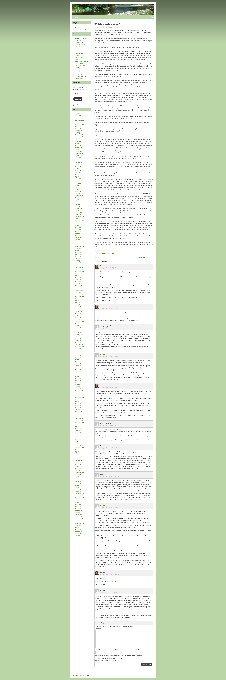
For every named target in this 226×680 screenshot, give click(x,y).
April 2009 (78, 508)
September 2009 (79, 498)
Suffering (77, 68)
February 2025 (79, 133)
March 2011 (78, 460)
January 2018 (78, 288)
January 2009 (78, 515)
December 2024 (79, 135)
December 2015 (79, 340)
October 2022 (79, 172)
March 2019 (78, 258)
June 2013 (78, 403)
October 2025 (79, 122)
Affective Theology (80, 38)
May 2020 (78, 229)
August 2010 (78, 475)
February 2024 (79, 149)
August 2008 (78, 525)
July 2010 (77, 477)
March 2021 (78, 208)
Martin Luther (79, 53)
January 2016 (78, 338)
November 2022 (79, 170)
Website (137, 649)
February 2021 (79, 210)
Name (97, 649)
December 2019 (79, 240)
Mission (77, 55)
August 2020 (78, 223)
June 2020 (78, 227)
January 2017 (78, 313)
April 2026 (78, 116)
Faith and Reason (80, 44)
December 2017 (79, 290)
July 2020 (77, 225)
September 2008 (79, 523)
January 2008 (78, 533)
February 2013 (79, 412)
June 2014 (78, 378)
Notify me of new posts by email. (106, 660)
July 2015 (77, 351)
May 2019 (78, 254)
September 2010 (79, 473)
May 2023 (78, 158)
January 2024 (78, 151)
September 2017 (79, 296)
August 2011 (78, 449)
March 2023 (78, 162)
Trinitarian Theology (108, 253)
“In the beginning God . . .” (145, 257)
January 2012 (78, 439)
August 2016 (78, 323)
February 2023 (79, 164)
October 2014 (79, 370)
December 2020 (79, 214)
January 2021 (78, 212)
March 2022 (78, 185)
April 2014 (78, 382)
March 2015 (78, 359)
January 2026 (78, 118)
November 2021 (79, 191)
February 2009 (79, 512)
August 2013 (78, 399)
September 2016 (79, 321)
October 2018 (79, 269)
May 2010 (78, 481)
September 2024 (79, 139)
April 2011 (78, 458)
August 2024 (78, 141)
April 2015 (78, 357)
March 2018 (78, 284)
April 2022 (78, 183)
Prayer (77, 59)
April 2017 (78, 307)
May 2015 (78, 355)
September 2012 (79, 422)
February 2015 (79, 361)
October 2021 (79, 193)
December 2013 (79, 391)
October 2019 (79, 244)
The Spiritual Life (80, 74)
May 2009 (78, 506)
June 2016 (78, 328)
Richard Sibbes (79, 63)
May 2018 (78, 279)
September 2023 (79, 154)
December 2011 (79, 441)
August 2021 (78, 198)
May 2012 (78, 431)
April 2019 (78, 256)
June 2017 (78, 302)
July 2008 (77, 527)
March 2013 (78, 410)
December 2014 (79, 365)
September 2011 (79, 447)
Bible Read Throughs (81, 29)
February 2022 (79, 187)
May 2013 (78, 405)
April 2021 (78, 206)
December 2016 (79, 315)
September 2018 (79, 271)
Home (76, 17)
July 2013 (77, 401)
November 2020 (79, 216)
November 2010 (79, 468)
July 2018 (77, 275)
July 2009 (77, 502)
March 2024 (78, 147)
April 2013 (78, 407)
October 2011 (79, 445)
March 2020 (78, 233)
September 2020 (79, 221)
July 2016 (77, 326)
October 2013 (79, 395)
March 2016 (78, 334)
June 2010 (78, 479)
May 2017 (78, 305)
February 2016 (79, 336)
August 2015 (78, 349)
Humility (77, 49)
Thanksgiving (78, 70)
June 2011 (78, 454)
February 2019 (79, 261)
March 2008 (78, 531)
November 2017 (79, 292)
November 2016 (79, 317)
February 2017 (79, 311)
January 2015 (78, 363)
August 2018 (78, 273)
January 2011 (78, 464)
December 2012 (79, 416)
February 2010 (79, 487)
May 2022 (78, 181)
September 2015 (79, 347)
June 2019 (78, 252)
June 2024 (78, 145)
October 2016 (79, 319)
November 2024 (79, 137)
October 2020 (79, 219)
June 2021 (78, 202)
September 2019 (79, 246)
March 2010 (78, 485)
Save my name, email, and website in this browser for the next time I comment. (119, 656)
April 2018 (78, 281)
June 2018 (78, 277)
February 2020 (79, 235)
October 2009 (79, 496)
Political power (79, 57)
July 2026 (77, 114)
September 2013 (79, 397)
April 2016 (78, 332)
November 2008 (79, 519)
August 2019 (78, 248)
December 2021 (79, 189)
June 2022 (78, 179)
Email (117, 649)
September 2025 (79, 124)
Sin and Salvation (80, 65)
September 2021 (79, 196)
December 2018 (79, 265)
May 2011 (78, 456)
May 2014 (78, 380)
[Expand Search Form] (152, 17)
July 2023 (77, 156)
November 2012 (79, 418)
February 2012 (79, 437)
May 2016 (78, 330)
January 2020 (78, 237)
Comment (98, 629)
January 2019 (78, 263)
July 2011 (77, 452)
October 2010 (79, 470)
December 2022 (79, 168)
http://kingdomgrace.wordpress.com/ (106, 581)
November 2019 (79, 242)
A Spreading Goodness (91, 8)
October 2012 (79, 420)
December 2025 (79, 120)
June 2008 (78, 529)
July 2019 (77, 250)
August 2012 (78, 424)
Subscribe (78, 99)
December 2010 (79, 466)
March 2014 (78, 384)
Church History (79, 42)
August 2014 (78, 374)
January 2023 (78, 166)
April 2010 (78, 483)
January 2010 (78, 489)
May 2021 (78, 204)
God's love (78, 47)
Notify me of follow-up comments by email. (109, 658)
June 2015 (78, 353)
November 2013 (79, 393)
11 (119, 27)
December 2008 (79, 517)
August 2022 (78, 175)
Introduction (78, 27)
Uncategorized (79, 78)
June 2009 (78, 504)
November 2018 (79, 267)
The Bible (98, 253)
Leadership (78, 51)
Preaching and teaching (81, 61)
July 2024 (77, 143)
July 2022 (77, 177)
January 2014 (78, 389)
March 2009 (78, 510)
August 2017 (78, 298)
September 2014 (79, 372)
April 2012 (78, 433)
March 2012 (78, 435)
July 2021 (77, 200)
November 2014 (79, 368)
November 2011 (79, 443)
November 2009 (79, 494)
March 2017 (78, 309)
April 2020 (78, 231)
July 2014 (77, 376)
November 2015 (79, 342)
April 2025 (78, 128)
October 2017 (79, 294)
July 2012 (77, 426)
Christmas (78, 40)
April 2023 (78, 160)
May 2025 (78, 126)
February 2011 (79, 462)
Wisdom (96, 257)
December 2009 (79, 491)
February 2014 (79, 386)
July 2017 (77, 300)
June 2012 (78, 428)
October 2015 (79, 344)
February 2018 (79, 286)
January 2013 (78, 414)
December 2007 (79, 536)
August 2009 (78, 500)
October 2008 (79, 521)
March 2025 (78, 130)
